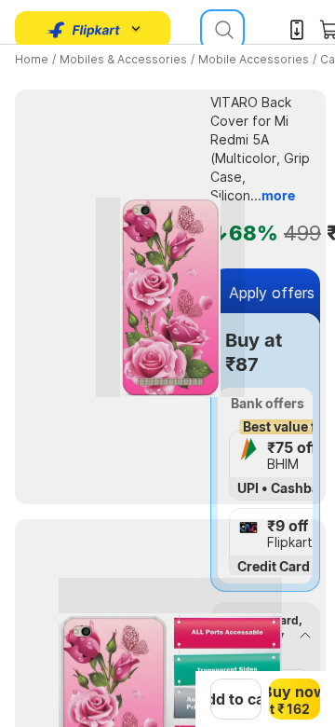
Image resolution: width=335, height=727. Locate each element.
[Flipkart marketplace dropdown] (84, 30)
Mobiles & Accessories (123, 59)
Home (31, 59)
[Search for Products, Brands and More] (222, 29)
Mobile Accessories (253, 59)
